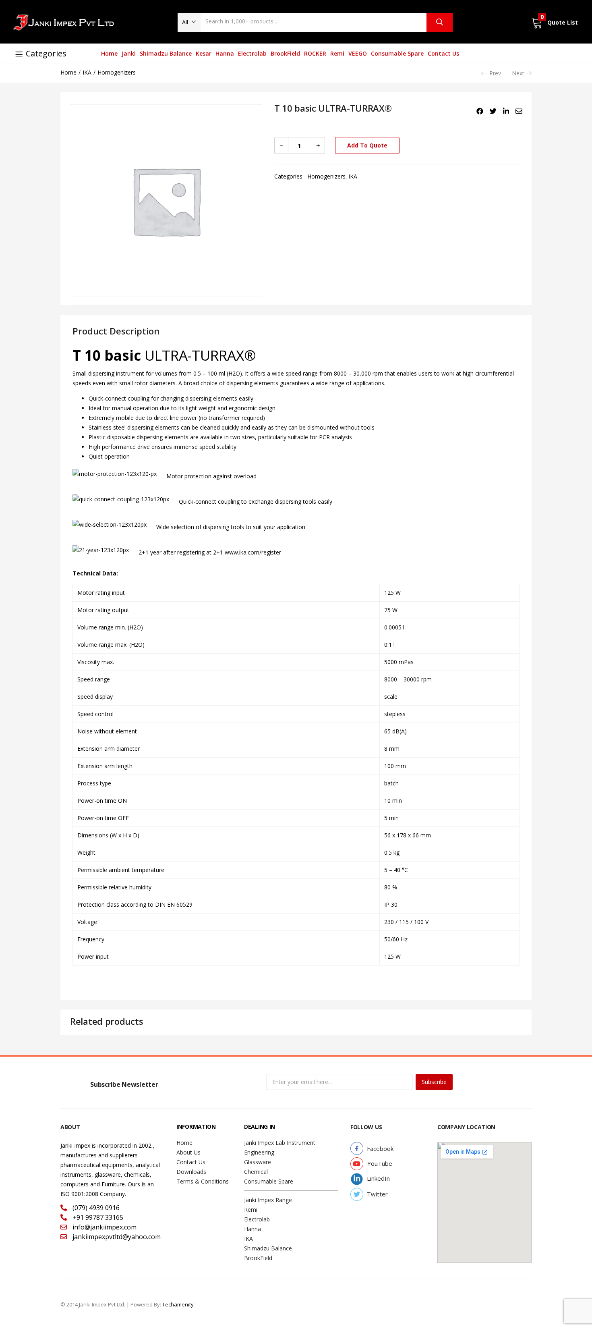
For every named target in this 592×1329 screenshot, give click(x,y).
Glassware (257, 1162)
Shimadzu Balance (166, 53)
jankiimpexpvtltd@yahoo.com (116, 1236)
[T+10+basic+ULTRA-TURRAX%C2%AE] (493, 111)
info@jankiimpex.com (104, 1227)
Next (518, 73)
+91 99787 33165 (97, 1217)
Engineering (259, 1152)
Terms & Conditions (202, 1181)
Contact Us (443, 53)
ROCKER (315, 53)
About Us (188, 1152)
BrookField (285, 53)
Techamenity (178, 1304)
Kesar (203, 53)
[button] (189, 22)
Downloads (191, 1171)
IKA (87, 72)
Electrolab (252, 53)
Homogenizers (116, 72)
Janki (129, 53)
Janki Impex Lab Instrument (279, 1142)
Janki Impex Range (268, 1200)
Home (109, 53)
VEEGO (357, 53)
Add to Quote (367, 145)
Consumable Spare (397, 53)
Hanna (224, 53)
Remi (337, 53)
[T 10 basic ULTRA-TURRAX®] (479, 111)
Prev (495, 73)
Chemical (256, 1171)
